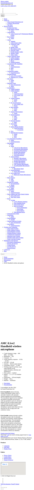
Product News (7, 449)
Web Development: (10, 484)
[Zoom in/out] (6, 487)
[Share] (3, 487)
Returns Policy (8, 458)
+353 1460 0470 (8, 6)
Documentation (8, 384)
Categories (6, 446)
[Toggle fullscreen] (4, 487)
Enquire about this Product (8, 433)
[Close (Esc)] (1, 487)
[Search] (17, 14)
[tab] (13, 383)
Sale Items (6, 447)
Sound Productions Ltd (7, 3)
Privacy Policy (8, 455)
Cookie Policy (7, 457)
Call (8, 435)
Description (7, 383)
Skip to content (4, 1)
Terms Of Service (8, 460)
